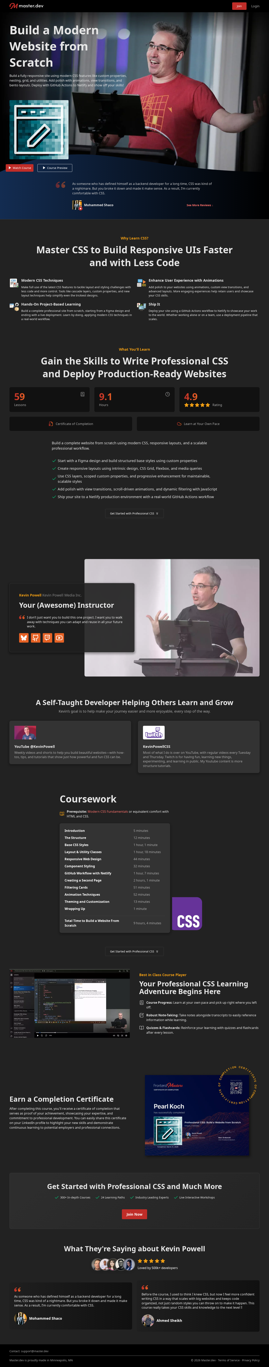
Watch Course (22, 168)
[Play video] (134, 92)
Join (239, 6)
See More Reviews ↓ (200, 205)
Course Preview (57, 168)
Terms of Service (229, 1360)
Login (255, 6)
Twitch (47, 638)
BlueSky (24, 638)
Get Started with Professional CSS (132, 513)
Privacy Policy (251, 1360)
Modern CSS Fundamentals (108, 811)
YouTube (59, 638)
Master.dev (26, 6)
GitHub (35, 638)
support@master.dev (34, 1351)
